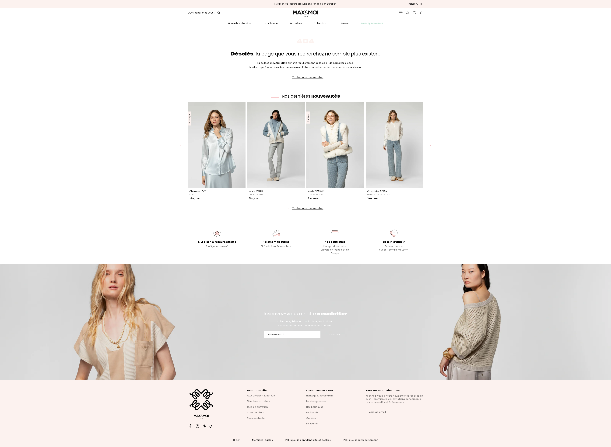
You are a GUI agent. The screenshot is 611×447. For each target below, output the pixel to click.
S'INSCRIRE (334, 334)
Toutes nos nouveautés (307, 77)
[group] (217, 238)
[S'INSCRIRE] (419, 412)
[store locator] (400, 12)
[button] (204, 12)
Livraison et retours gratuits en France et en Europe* (305, 3)
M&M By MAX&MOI (372, 23)
